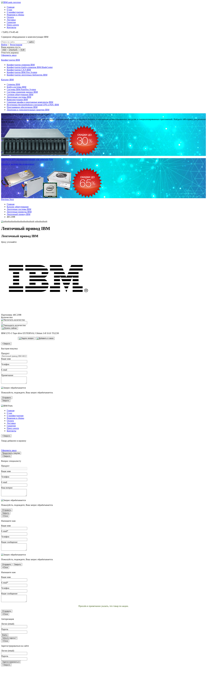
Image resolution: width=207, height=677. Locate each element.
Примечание (7, 375)
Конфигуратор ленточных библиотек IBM (27, 75)
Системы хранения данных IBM (22, 92)
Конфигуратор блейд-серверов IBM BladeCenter (30, 67)
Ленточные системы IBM (19, 97)
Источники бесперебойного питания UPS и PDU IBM (33, 104)
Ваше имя (6, 359)
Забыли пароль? (9, 638)
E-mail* (4, 531)
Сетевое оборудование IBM (20, 94)
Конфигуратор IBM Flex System (22, 72)
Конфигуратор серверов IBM (21, 65)
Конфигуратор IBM (10, 60)
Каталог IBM (7, 79)
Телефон (5, 364)
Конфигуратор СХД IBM (19, 70)
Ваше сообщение (9, 542)
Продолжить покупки (11, 453)
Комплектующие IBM (17, 99)
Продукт (5, 353)
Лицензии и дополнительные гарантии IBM (28, 110)
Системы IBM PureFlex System (21, 89)
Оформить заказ (8, 55)
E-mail (4, 370)
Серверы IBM (13, 84)
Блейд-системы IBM (16, 87)
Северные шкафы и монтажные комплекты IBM (30, 102)
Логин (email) (7, 624)
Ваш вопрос (7, 488)
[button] (5, 199)
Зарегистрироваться (11, 662)
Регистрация (16, 44)
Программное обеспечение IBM (22, 107)
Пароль (4, 629)
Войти (4, 44)
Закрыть (5, 401)
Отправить (6, 398)
